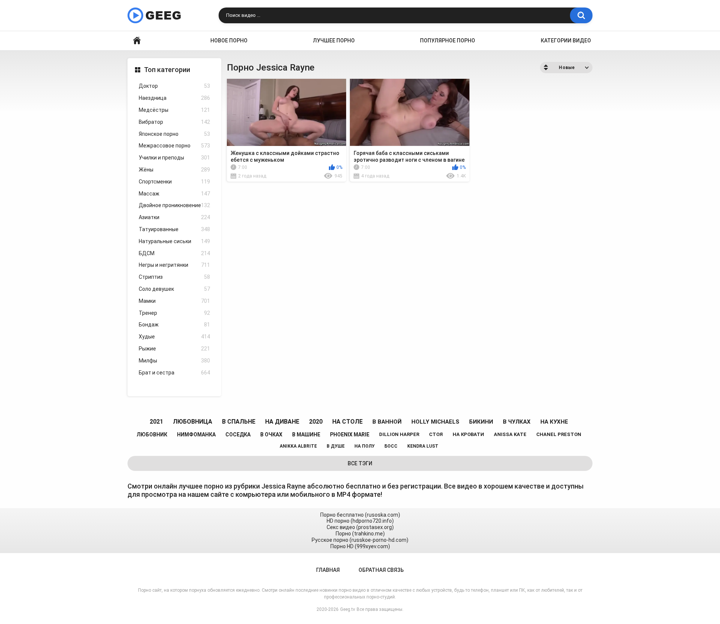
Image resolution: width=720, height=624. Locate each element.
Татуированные (174, 229)
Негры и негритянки (174, 265)
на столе (347, 421)
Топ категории (167, 70)
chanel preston (558, 434)
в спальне (238, 421)
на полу (364, 446)
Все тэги (360, 463)
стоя (436, 434)
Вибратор (174, 122)
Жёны (174, 170)
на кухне (554, 421)
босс (391, 446)
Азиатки (174, 217)
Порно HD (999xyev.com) (360, 546)
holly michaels (435, 421)
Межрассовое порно (174, 146)
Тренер (174, 313)
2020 (315, 421)
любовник (151, 435)
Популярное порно (447, 41)
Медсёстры (174, 110)
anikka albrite (298, 446)
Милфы (174, 361)
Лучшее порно (334, 41)
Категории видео (566, 41)
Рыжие (174, 349)
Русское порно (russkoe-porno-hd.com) (360, 540)
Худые (174, 337)
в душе (336, 446)
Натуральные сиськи (174, 241)
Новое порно (229, 41)
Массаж (174, 194)
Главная (137, 40)
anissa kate (510, 434)
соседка (237, 435)
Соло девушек (174, 289)
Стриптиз (174, 277)
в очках (271, 435)
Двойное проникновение (174, 205)
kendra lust (422, 446)
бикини (481, 421)
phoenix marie (349, 435)
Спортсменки (174, 182)
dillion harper (399, 434)
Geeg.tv (347, 609)
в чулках (517, 421)
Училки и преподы (174, 158)
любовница (192, 421)
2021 (156, 421)
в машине (306, 435)
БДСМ (174, 253)
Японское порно (174, 134)
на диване (282, 421)
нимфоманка (196, 435)
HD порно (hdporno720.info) (360, 521)
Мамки (174, 301)
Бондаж (174, 325)
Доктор (174, 86)
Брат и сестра (174, 373)
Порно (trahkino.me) (360, 534)
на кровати (468, 434)
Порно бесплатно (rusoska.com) (360, 515)
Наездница (174, 98)
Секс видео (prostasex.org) (360, 527)
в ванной (387, 421)
